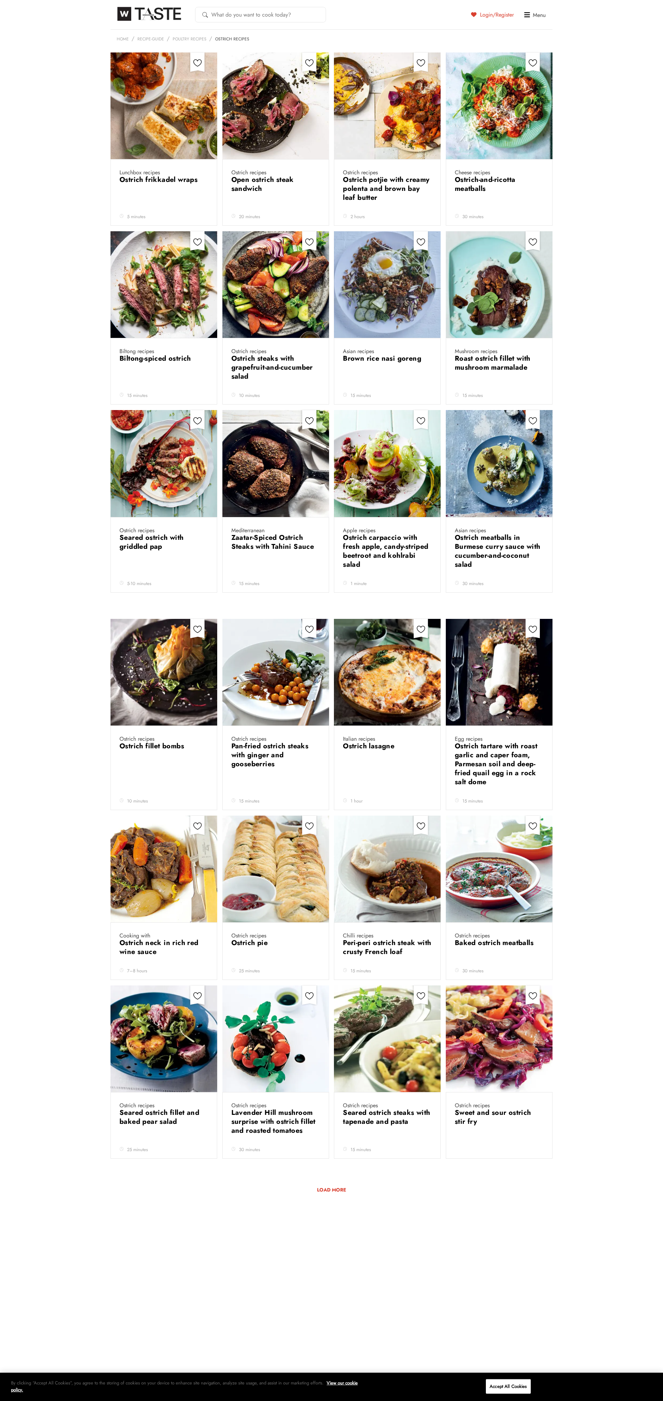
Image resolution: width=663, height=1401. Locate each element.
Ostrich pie (250, 943)
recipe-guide (150, 39)
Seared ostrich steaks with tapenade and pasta (386, 1117)
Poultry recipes (189, 39)
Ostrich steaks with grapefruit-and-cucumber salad (272, 367)
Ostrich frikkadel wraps (159, 180)
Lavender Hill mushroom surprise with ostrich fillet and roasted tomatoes (273, 1122)
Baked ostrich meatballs (495, 943)
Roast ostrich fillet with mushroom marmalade (492, 362)
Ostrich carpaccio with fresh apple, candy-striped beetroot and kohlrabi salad (385, 551)
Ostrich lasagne (369, 746)
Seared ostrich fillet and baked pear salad (159, 1117)
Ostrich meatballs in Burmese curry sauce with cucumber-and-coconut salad (497, 551)
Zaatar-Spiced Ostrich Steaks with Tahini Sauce (273, 542)
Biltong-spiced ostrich (156, 358)
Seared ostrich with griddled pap (151, 542)
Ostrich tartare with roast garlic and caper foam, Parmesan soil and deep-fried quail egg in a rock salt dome (496, 764)
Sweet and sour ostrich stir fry (493, 1117)
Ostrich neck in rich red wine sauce (159, 947)
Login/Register (496, 14)
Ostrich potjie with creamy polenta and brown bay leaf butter (386, 189)
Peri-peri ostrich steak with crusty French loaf (387, 947)
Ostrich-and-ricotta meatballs (485, 184)
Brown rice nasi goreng (383, 358)
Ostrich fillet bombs (152, 746)
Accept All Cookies (508, 1386)
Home (123, 39)
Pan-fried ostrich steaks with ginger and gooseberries (270, 755)
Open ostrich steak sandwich (262, 184)
